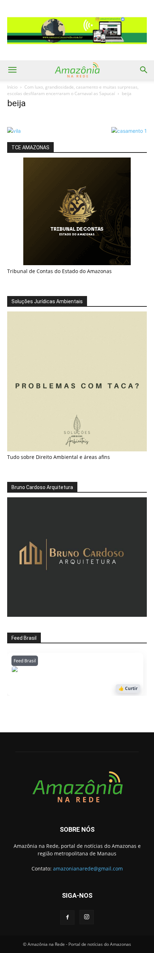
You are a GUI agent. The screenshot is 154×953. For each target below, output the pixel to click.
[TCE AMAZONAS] (77, 211)
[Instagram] (87, 917)
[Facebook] (67, 917)
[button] (12, 70)
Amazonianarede (52, 671)
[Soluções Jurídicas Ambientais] (77, 449)
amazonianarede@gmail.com (88, 868)
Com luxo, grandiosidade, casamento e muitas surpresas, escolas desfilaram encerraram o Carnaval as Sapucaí (73, 90)
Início (12, 87)
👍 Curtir (128, 688)
